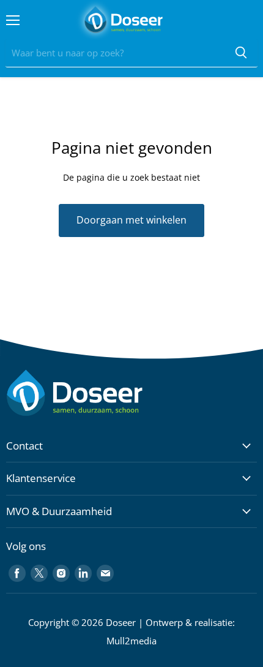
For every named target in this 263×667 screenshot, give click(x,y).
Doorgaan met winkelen (131, 220)
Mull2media (131, 641)
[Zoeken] (240, 53)
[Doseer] (98, 393)
